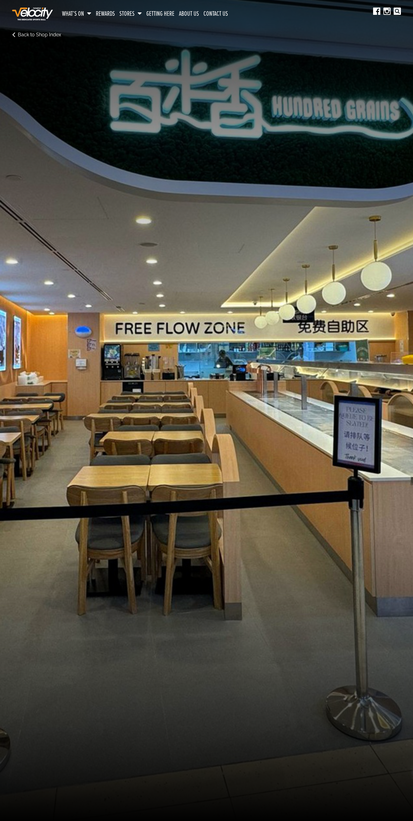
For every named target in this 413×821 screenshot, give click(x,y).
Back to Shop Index (39, 35)
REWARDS (105, 14)
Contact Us (215, 14)
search (397, 11)
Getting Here (160, 14)
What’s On (73, 14)
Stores (127, 14)
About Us (189, 14)
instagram (387, 11)
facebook (376, 11)
